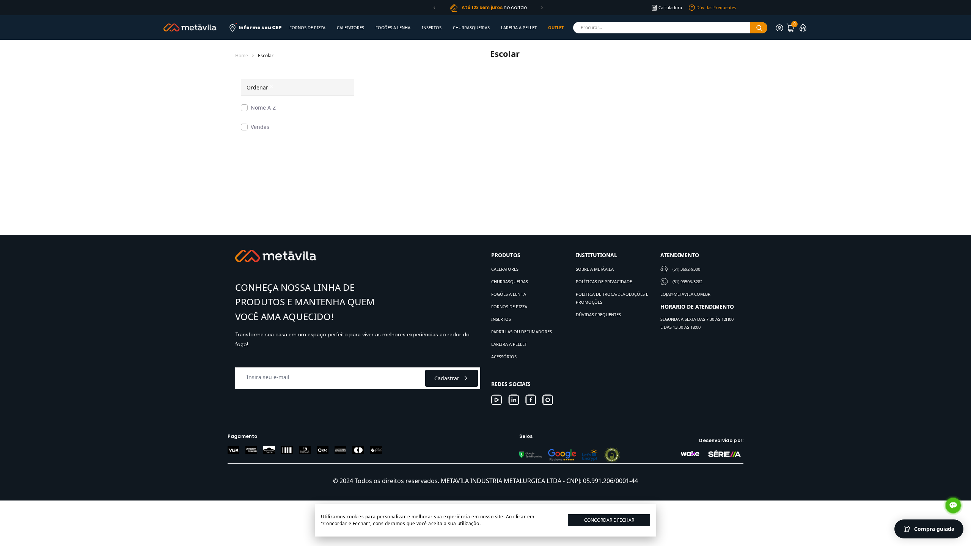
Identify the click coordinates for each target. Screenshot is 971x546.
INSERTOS (432, 27)
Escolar (265, 55)
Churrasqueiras (509, 281)
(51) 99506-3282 (687, 281)
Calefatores (504, 269)
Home (241, 55)
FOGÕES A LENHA (393, 27)
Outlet (556, 27)
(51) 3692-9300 (686, 269)
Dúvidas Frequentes (598, 314)
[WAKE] (689, 453)
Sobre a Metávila (595, 269)
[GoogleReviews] (562, 454)
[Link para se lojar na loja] (779, 27)
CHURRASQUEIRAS (471, 27)
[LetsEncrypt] (589, 454)
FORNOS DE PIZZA (307, 27)
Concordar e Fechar (609, 520)
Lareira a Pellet (509, 344)
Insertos (501, 319)
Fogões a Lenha (508, 294)
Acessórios (504, 356)
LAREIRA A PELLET (519, 27)
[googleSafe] (530, 454)
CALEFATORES (350, 27)
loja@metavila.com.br (685, 294)
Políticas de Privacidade (604, 281)
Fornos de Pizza (509, 306)
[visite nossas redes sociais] (496, 399)
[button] (434, 8)
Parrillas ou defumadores (521, 331)
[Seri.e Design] (724, 453)
